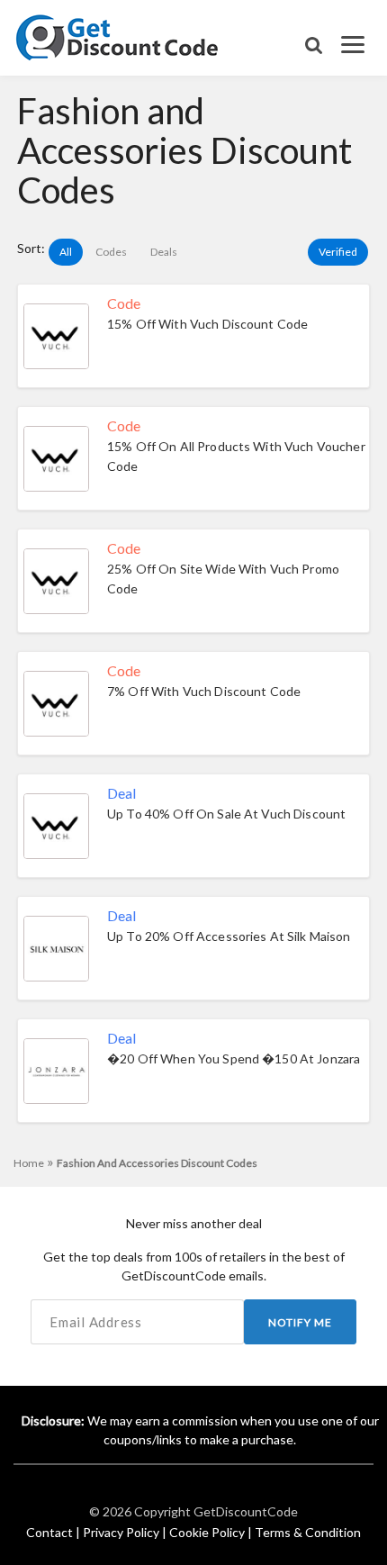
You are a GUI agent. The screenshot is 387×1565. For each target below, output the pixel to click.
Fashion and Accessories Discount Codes (157, 1163)
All (65, 251)
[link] (117, 35)
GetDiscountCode (246, 1511)
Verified (338, 251)
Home (34, 1163)
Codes (111, 251)
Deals (163, 251)
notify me (300, 1322)
